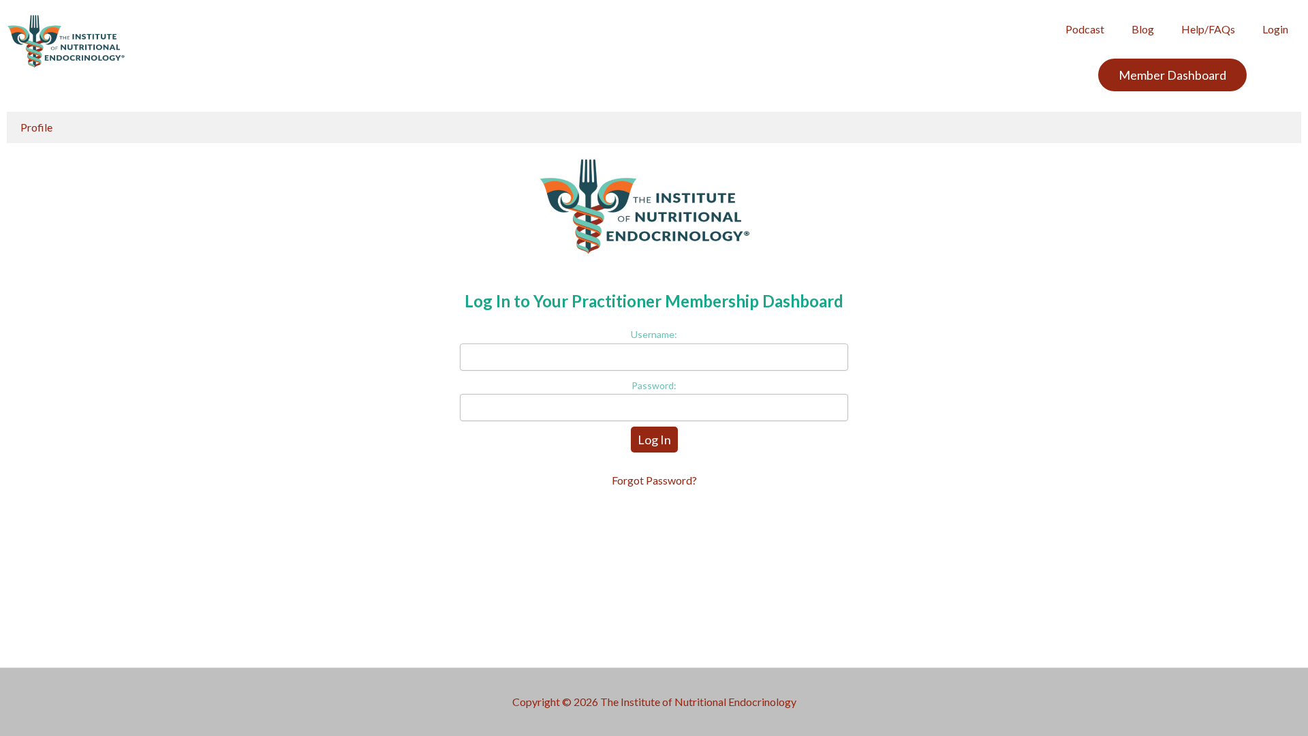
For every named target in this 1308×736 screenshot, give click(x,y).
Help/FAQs (1208, 28)
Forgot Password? (654, 480)
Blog (1143, 28)
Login (1275, 28)
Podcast (1084, 28)
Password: (654, 385)
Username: (654, 334)
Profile (36, 127)
